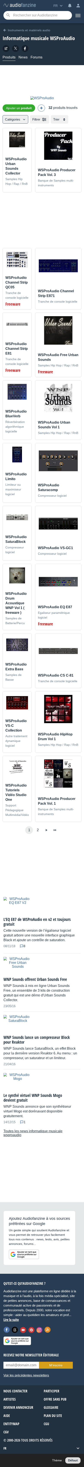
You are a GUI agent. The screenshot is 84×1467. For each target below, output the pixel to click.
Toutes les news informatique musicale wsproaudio (32, 1133)
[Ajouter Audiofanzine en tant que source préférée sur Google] (24, 1254)
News (23, 57)
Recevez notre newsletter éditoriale (31, 1355)
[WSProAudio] (42, 98)
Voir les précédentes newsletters (26, 1375)
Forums (36, 57)
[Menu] (78, 15)
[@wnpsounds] (15, 48)
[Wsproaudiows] (25, 48)
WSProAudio (62, 38)
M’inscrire (55, 1365)
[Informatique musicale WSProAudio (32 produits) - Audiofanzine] (19, 5)
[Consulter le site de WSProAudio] (6, 48)
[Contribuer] (41, 108)
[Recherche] (8, 15)
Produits (9, 57)
